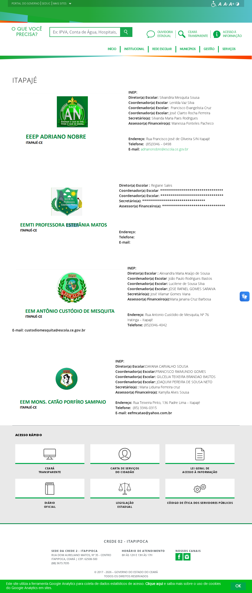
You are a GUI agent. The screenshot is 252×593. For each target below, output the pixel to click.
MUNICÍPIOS (188, 49)
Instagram (187, 556)
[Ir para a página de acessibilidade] (214, 4)
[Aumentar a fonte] (232, 4)
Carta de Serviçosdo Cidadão (124, 470)
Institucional (134, 49)
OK (238, 586)
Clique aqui (154, 584)
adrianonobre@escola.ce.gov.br (164, 149)
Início (112, 49)
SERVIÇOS (229, 49)
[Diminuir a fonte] (226, 4)
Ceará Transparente (50, 470)
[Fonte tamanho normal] (220, 4)
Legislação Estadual (125, 504)
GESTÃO (209, 49)
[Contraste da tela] (237, 4)
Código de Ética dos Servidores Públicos (200, 503)
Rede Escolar (162, 49)
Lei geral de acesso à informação (200, 470)
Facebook (179, 556)
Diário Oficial (50, 504)
